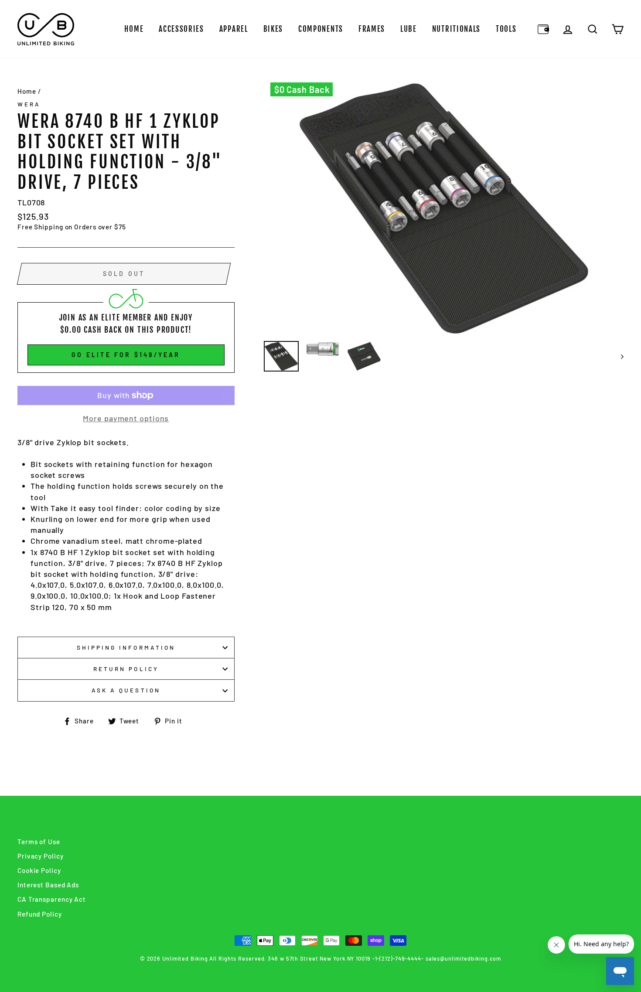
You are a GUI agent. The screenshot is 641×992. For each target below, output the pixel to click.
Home (133, 29)
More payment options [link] (126, 418)
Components (320, 29)
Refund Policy (39, 914)
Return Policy (126, 668)
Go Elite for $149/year (126, 354)
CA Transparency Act (51, 899)
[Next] (618, 356)
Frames (371, 29)
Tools (506, 29)
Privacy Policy (40, 856)
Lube (408, 29)
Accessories (181, 29)
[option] (444, 208)
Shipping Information (126, 647)
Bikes (273, 29)
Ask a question (126, 690)
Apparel (233, 29)
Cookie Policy (39, 870)
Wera (29, 104)
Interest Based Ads (48, 885)
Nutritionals (456, 29)
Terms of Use (38, 841)
